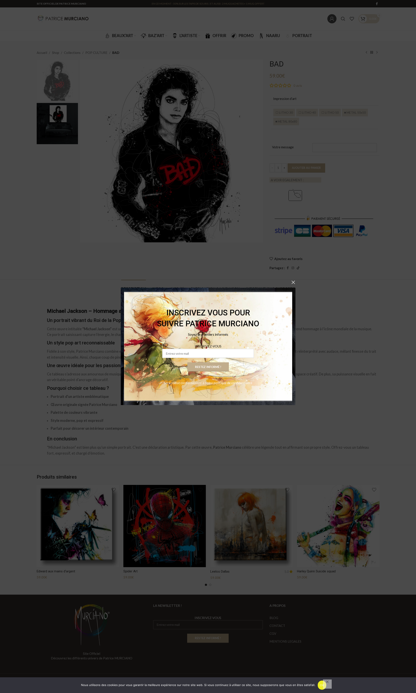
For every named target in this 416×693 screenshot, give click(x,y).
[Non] (327, 684)
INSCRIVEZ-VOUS (208, 346)
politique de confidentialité (233, 383)
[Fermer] (293, 282)
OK (322, 685)
